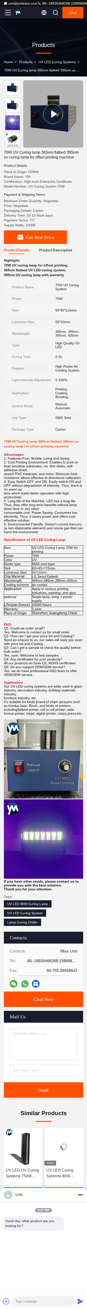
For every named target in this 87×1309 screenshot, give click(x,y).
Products (26, 62)
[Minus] (80, 1195)
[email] (36, 984)
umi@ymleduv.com (22, 3)
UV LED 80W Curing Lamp (27, 904)
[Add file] (6, 1301)
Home (8, 62)
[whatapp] (25, 984)
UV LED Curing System (25, 913)
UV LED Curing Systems (57, 62)
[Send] (80, 1301)
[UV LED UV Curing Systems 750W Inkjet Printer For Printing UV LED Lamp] (23, 1146)
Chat (73, 13)
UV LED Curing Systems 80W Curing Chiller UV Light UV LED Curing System (61, 1173)
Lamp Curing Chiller (22, 922)
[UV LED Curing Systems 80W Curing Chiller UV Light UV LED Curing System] (63, 1146)
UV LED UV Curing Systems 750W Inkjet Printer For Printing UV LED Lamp (22, 1173)
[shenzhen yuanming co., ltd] (24, 12)
